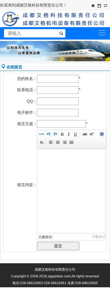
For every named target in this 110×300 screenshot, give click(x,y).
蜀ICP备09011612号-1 (60, 290)
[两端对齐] (71, 143)
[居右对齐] (64, 143)
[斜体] (68, 134)
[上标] (91, 134)
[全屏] (101, 134)
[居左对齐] (51, 143)
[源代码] (41, 134)
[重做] (55, 134)
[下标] (41, 143)
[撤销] (48, 134)
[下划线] (75, 134)
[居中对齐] (57, 143)
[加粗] (62, 134)
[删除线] (84, 134)
